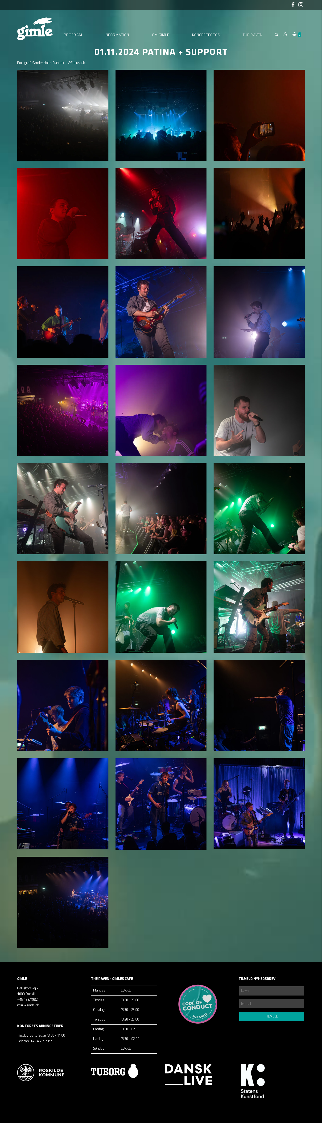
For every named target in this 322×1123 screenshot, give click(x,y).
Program (73, 35)
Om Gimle (160, 35)
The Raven (252, 35)
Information (117, 35)
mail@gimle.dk (28, 1005)
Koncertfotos (206, 35)
